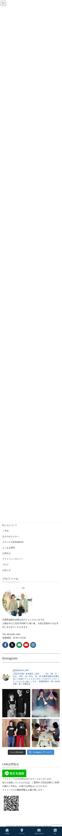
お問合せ (6, 553)
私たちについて (9, 525)
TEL (55, 833)
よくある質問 (8, 547)
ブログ (5, 564)
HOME (7, 833)
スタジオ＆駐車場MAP (13, 542)
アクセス (22, 833)
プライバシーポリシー (12, 559)
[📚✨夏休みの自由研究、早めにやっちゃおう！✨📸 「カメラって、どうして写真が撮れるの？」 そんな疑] (46, 733)
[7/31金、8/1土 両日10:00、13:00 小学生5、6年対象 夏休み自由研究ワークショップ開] (46, 703)
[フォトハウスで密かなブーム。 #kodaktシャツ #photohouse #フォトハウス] (16, 733)
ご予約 (5, 531)
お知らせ (6, 570)
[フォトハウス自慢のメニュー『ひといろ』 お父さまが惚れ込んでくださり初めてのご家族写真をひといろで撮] (16, 703)
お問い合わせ (38, 833)
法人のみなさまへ (10, 536)
